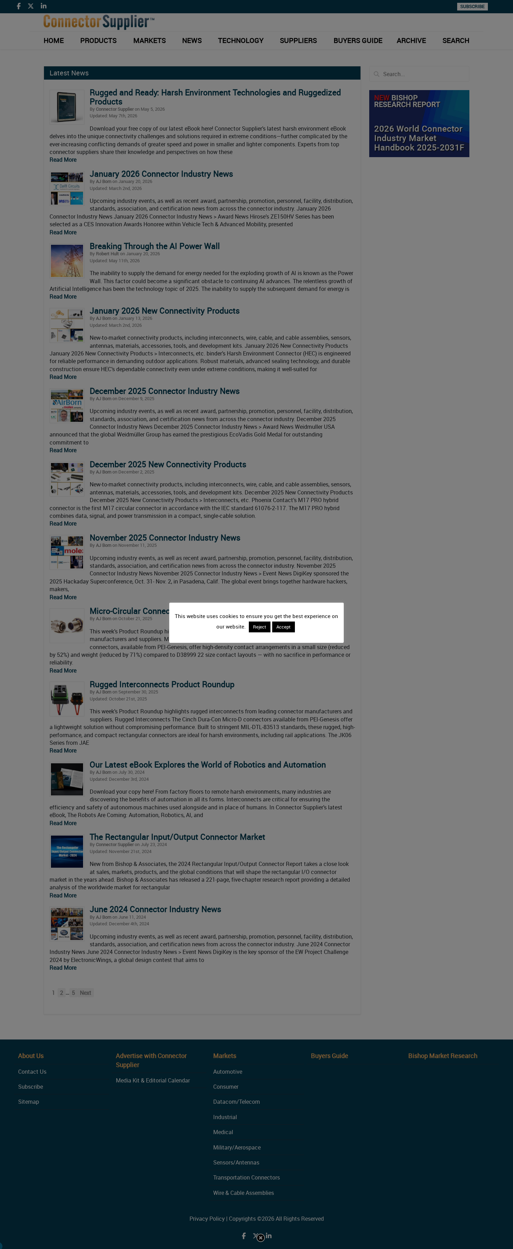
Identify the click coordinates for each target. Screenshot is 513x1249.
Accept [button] (283, 627)
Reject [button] (259, 627)
